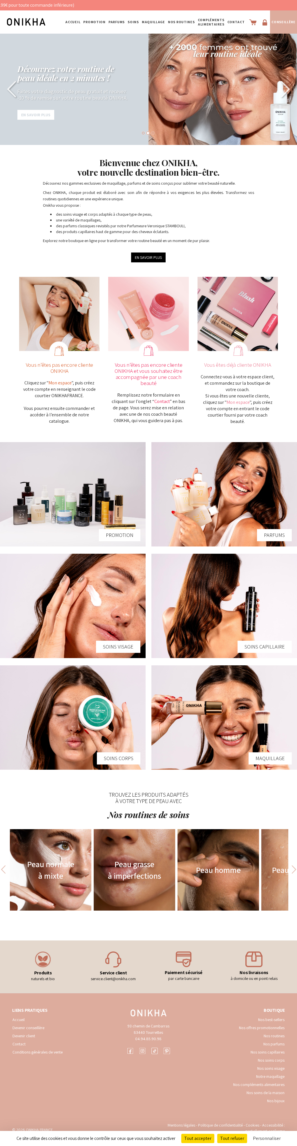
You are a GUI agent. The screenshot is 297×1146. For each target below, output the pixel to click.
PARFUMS (116, 22)
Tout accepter (197, 1138)
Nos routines (274, 1035)
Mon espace (60, 383)
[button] (15, 89)
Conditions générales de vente (37, 1052)
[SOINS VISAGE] (73, 606)
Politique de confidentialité (221, 1125)
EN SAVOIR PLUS (148, 257)
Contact (236, 22)
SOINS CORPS (118, 758)
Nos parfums (274, 1044)
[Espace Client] (265, 22)
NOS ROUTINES (181, 22)
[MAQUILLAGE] (224, 717)
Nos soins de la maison (266, 1092)
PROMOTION (94, 22)
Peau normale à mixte (50, 870)
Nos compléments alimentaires (259, 1084)
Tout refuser (232, 1138)
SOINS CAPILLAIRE (265, 646)
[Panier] (253, 22)
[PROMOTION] (73, 494)
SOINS (133, 22)
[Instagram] (142, 1050)
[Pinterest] (166, 1050)
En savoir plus (35, 125)
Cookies (252, 1125)
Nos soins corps (271, 1060)
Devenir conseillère (28, 1027)
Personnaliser (267, 1138)
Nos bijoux (276, 1100)
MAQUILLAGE (153, 22)
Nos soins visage (271, 1068)
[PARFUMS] (224, 494)
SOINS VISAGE (118, 646)
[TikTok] (154, 1050)
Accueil (72, 22)
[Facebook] (130, 1050)
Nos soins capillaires (268, 1052)
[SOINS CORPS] (73, 717)
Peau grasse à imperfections (134, 870)
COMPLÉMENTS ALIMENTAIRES (211, 22)
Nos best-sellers (271, 1019)
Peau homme (218, 870)
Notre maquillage (270, 1076)
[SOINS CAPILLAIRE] (224, 606)
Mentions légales (181, 1125)
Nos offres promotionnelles (262, 1027)
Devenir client (23, 1035)
